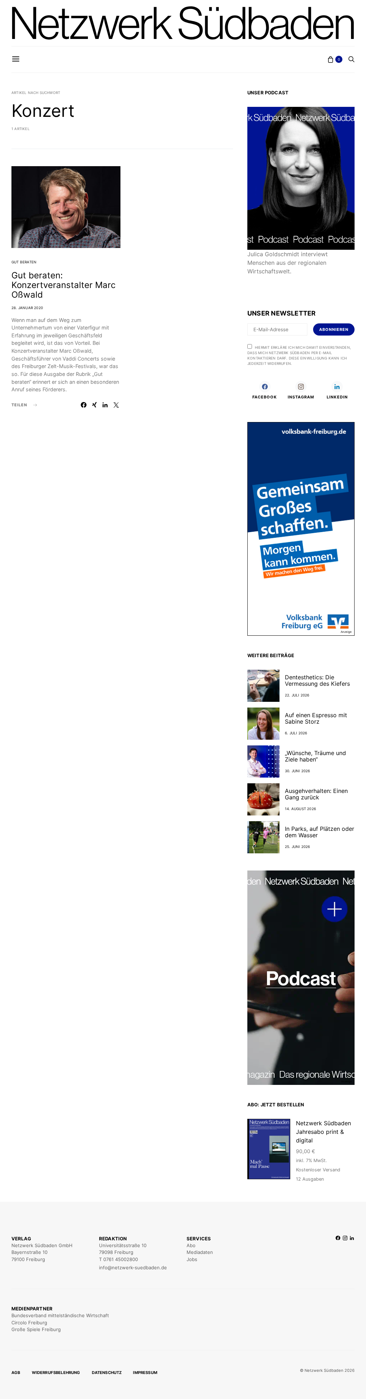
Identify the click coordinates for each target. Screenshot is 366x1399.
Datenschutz (107, 1372)
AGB (15, 1372)
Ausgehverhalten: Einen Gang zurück (316, 794)
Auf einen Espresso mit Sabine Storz (316, 718)
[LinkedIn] (352, 1253)
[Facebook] (338, 1253)
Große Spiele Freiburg (36, 1329)
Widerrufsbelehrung (56, 1372)
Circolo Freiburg (29, 1322)
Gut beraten (23, 262)
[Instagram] (345, 1253)
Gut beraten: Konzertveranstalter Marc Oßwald (63, 285)
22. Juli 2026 (297, 695)
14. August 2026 (300, 809)
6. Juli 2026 (296, 733)
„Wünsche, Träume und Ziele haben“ (315, 756)
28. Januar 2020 (27, 308)
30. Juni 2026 (297, 771)
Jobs (192, 1259)
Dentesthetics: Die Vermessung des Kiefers (317, 680)
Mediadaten (200, 1252)
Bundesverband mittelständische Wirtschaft (60, 1315)
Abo (191, 1245)
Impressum (145, 1372)
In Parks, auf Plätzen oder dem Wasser (319, 832)
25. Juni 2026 (297, 846)
